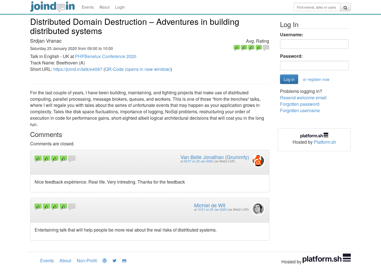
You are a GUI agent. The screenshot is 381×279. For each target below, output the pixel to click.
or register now (316, 79)
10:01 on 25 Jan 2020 (211, 209)
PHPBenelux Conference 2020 (105, 56)
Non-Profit (87, 260)
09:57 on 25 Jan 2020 (198, 161)
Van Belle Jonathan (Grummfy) (214, 156)
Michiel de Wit (209, 205)
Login (120, 7)
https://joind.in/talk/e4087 (77, 69)
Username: (291, 35)
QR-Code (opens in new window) (138, 69)
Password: (291, 56)
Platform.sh (325, 142)
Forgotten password (299, 104)
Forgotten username (300, 110)
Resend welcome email (303, 97)
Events (88, 7)
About (104, 7)
